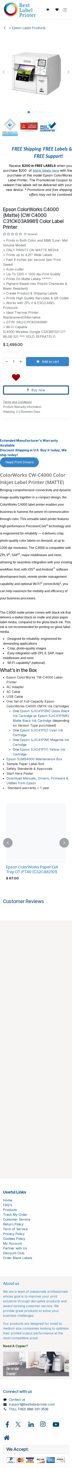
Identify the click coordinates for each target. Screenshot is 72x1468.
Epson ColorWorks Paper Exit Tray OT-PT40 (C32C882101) (32, 869)
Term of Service (15, 1229)
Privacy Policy (14, 1234)
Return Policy (13, 1224)
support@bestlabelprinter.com (32, 1404)
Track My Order (15, 1215)
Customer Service (16, 1219)
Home (7, 1200)
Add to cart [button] (50, 362)
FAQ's (7, 1205)
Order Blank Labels (17, 1258)
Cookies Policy (14, 1239)
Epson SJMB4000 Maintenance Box (34, 759)
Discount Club (13, 1253)
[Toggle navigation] (65, 9)
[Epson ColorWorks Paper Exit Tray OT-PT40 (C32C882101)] (36, 833)
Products (10, 1210)
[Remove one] (6, 361)
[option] (36, 843)
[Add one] (21, 361)
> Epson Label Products (27, 28)
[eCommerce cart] (47, 10)
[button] (3, 72)
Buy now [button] (37, 390)
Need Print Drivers (19, 462)
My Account (12, 1243)
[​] (7, 1438)
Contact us (17, 1399)
